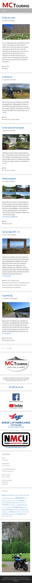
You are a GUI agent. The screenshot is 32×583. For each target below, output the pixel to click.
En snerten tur (7, 76)
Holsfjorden (5, 505)
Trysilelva (17, 119)
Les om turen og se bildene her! (10, 216)
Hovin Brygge (11, 505)
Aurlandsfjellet (10, 495)
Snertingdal (12, 119)
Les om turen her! (6, 276)
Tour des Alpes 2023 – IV (11, 231)
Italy (26, 505)
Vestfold (5, 68)
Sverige (7, 512)
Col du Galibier (10, 285)
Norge (5, 66)
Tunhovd (28, 512)
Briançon (13, 498)
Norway (21, 507)
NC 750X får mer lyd (16, 387)
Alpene (5, 280)
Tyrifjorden (5, 514)
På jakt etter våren (8, 17)
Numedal (25, 507)
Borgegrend (8, 498)
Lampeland (4, 507)
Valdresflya (10, 514)
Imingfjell (19, 505)
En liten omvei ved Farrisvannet (13, 127)
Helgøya (20, 502)
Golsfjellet (13, 502)
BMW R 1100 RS (23, 495)
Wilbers (3, 516)
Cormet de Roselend (6, 287)
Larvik (11, 170)
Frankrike (13, 280)
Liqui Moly (8, 507)
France (8, 280)
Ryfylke (14, 509)
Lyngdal (12, 507)
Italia (23, 505)
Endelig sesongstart (9, 178)
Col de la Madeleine (22, 283)
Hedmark (17, 502)
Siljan (14, 170)
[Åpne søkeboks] (30, 9)
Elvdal (5, 119)
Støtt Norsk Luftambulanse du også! (16, 427)
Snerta (8, 119)
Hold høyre (24, 502)
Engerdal (8, 340)
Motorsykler (6, 338)
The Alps (17, 280)
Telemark (15, 512)
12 (7, 348)
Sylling (11, 512)
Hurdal (16, 505)
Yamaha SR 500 (8, 516)
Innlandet (12, 340)
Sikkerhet (18, 509)
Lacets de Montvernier (16, 287)
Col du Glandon (16, 285)
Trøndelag (24, 512)
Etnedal (25, 500)
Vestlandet (20, 514)
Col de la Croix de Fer (13, 283)
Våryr (8, 66)
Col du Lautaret (23, 285)
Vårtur (25, 514)
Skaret (22, 510)
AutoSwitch (16, 495)
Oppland (4, 509)
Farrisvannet (6, 170)
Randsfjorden (9, 510)
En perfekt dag (7, 295)
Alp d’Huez (6, 283)
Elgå (5, 340)
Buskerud (6, 223)
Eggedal (10, 223)
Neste (11, 348)
